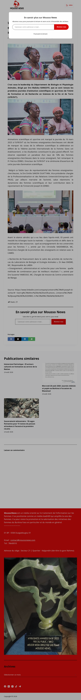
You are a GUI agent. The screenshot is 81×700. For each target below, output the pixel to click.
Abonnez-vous (61, 27)
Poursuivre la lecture (40, 34)
